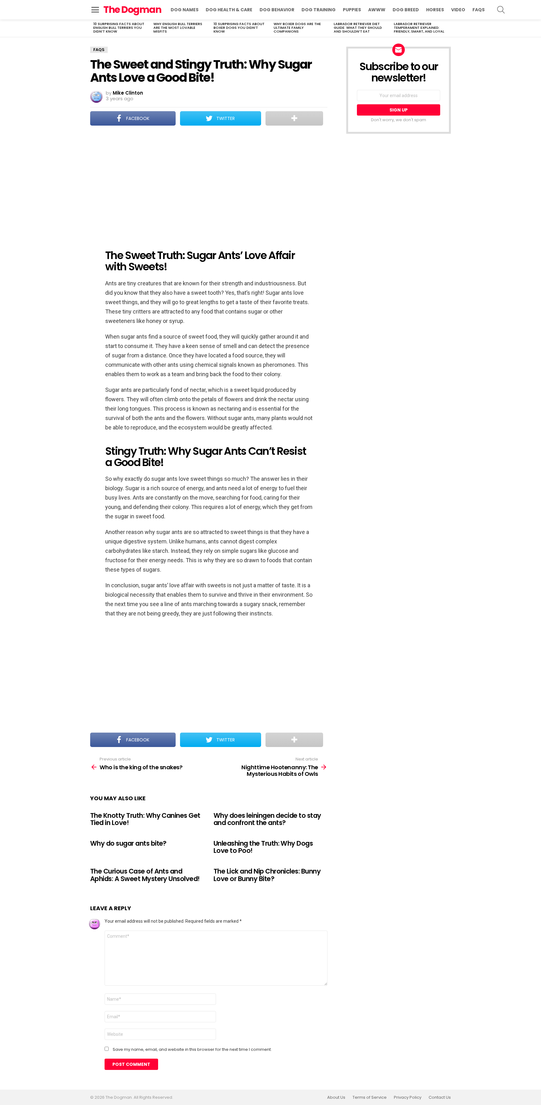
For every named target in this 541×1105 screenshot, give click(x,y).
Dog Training (318, 10)
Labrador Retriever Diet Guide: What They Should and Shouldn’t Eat (358, 27)
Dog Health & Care (229, 10)
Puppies (352, 10)
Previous (93, 28)
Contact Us (440, 1097)
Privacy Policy (407, 1097)
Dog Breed (406, 10)
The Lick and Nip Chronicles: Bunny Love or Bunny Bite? (267, 875)
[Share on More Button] (294, 118)
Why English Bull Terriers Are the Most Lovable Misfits (177, 27)
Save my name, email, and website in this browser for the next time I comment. (192, 1049)
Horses (435, 10)
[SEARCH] (501, 9)
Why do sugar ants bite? (128, 843)
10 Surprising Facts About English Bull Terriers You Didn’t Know (118, 27)
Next (448, 28)
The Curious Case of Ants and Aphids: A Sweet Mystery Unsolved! (145, 875)
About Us (336, 1097)
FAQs (478, 10)
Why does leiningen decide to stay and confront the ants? (267, 819)
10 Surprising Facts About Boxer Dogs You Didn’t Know (239, 27)
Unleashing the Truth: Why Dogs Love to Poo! (263, 847)
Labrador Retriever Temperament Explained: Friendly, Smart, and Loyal (419, 27)
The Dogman (132, 9)
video (458, 10)
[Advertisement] (208, 183)
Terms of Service (370, 1097)
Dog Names (184, 10)
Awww (376, 10)
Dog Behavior (277, 10)
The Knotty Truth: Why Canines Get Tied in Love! (145, 819)
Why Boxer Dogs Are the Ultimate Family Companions (297, 27)
